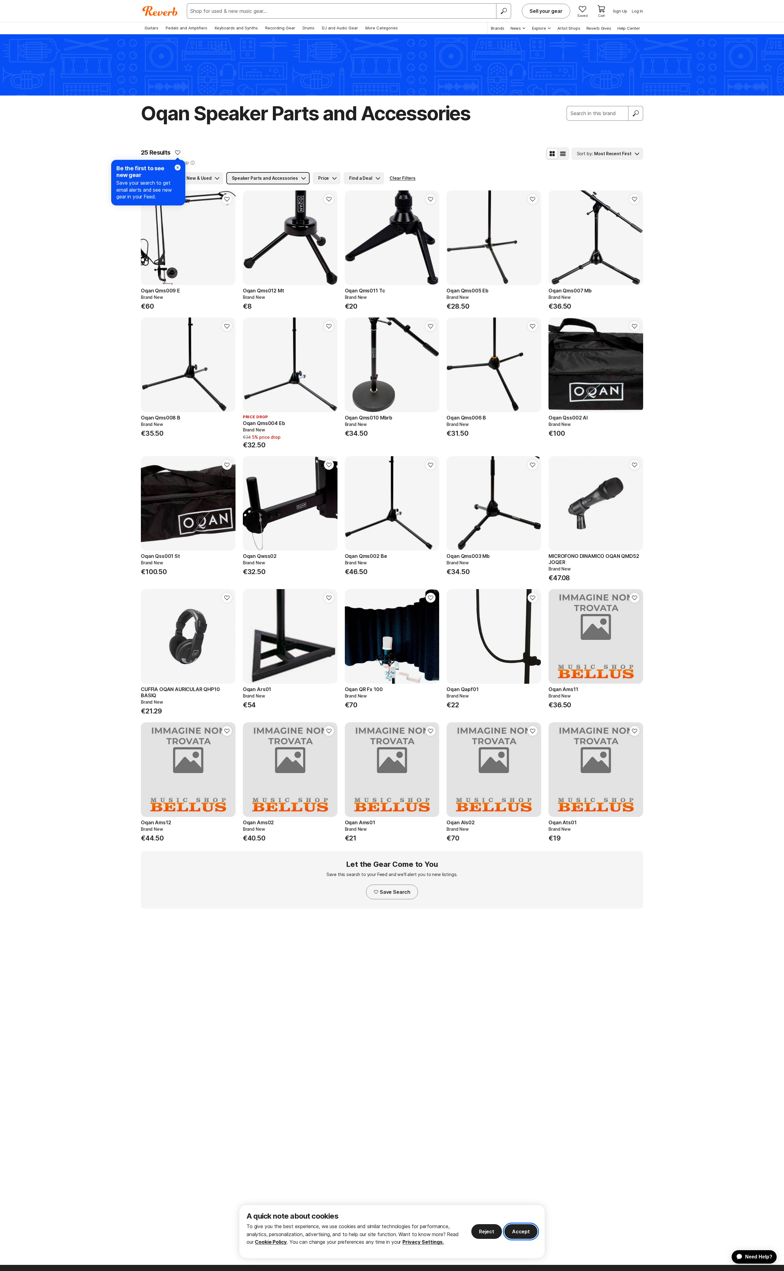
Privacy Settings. (423, 1242)
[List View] (563, 154)
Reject (486, 1231)
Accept (521, 1231)
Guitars (151, 27)
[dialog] (392, 1232)
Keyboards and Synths (236, 27)
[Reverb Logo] (160, 11)
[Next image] (227, 238)
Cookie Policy (271, 1242)
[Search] (503, 11)
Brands (497, 28)
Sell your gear (546, 11)
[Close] (178, 167)
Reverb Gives (598, 28)
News (516, 28)
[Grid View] (552, 154)
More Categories (381, 27)
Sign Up (620, 11)
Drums (309, 27)
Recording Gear (280, 27)
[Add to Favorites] (178, 152)
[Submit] (635, 113)
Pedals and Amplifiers (186, 27)
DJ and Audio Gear (340, 27)
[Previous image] (149, 238)
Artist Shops (568, 28)
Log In (637, 11)
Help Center (628, 28)
